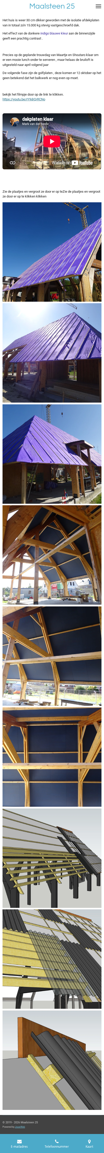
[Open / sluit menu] (98, 6)
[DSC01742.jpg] (52, 454)
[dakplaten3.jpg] (52, 858)
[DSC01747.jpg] (52, 757)
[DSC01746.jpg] (52, 656)
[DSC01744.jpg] (52, 555)
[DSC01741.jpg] (52, 251)
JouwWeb (20, 1127)
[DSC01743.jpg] (52, 353)
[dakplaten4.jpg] (52, 959)
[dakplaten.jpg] (52, 1060)
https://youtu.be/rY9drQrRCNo (24, 99)
